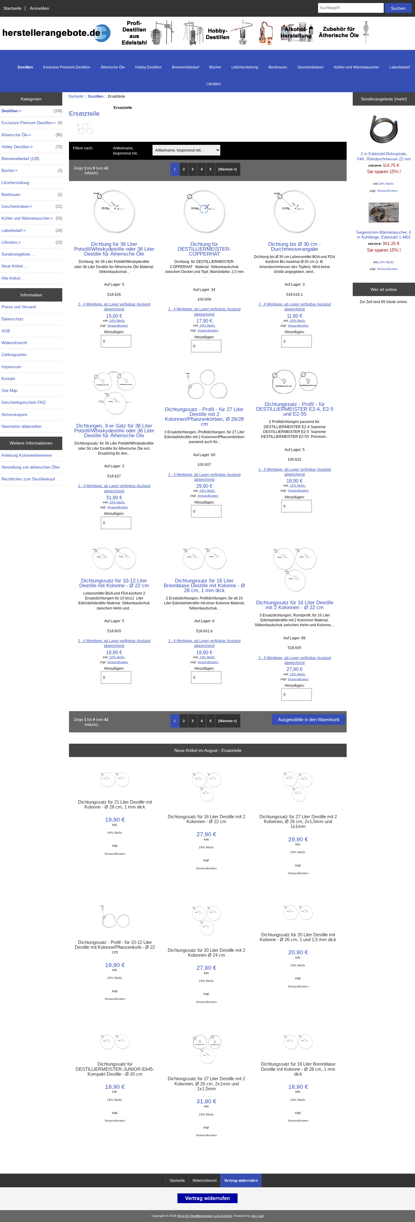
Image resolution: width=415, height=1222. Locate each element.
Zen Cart (258, 1215)
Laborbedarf (399, 67)
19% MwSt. (116, 320)
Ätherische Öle (113, 67)
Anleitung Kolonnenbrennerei (27, 455)
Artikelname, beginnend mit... (126, 150)
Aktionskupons (15, 414)
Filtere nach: (83, 148)
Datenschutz (13, 319)
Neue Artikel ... (15, 266)
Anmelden (39, 8)
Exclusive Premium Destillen (66, 67)
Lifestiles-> (32, 242)
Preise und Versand (19, 307)
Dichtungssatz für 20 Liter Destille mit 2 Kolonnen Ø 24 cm (206, 953)
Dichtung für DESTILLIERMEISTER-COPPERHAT (204, 249)
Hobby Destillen (148, 67)
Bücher (215, 67)
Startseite (12, 8)
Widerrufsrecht (14, 342)
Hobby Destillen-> (32, 147)
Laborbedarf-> (32, 230)
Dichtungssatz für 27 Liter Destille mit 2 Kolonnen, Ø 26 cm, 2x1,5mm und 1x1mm (298, 821)
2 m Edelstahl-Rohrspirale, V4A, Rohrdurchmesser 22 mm (384, 156)
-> (32, 111)
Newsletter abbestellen (21, 426)
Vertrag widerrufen (241, 1180)
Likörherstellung (245, 67)
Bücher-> (32, 170)
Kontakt (8, 378)
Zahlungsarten (14, 354)
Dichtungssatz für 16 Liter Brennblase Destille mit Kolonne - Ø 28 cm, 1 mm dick (204, 585)
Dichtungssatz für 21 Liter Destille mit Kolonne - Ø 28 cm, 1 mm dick (115, 804)
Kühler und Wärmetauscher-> (32, 218)
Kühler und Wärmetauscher (356, 67)
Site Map (9, 390)
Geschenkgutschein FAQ (24, 402)
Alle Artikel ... (13, 278)
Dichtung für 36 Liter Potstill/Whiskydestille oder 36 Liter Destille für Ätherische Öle (114, 249)
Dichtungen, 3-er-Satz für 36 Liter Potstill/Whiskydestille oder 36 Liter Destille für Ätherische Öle (114, 430)
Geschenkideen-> (32, 206)
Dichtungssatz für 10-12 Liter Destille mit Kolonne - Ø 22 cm (114, 583)
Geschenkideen (310, 67)
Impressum (11, 367)
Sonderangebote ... (18, 254)
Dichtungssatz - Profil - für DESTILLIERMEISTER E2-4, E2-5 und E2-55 (294, 409)
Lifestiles (213, 84)
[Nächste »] (227, 169)
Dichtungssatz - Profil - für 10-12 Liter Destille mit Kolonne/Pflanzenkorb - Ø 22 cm (115, 947)
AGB (6, 331)
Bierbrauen (278, 67)
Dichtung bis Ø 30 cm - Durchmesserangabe (294, 246)
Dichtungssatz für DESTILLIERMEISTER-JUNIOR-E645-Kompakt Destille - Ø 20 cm (115, 1069)
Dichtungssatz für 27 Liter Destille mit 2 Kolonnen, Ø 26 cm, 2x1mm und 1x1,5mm (206, 1083)
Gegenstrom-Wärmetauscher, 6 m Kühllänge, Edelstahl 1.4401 (383, 234)
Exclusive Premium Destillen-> (32, 122)
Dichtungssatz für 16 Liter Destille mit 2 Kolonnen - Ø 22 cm (294, 604)
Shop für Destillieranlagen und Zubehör (204, 1215)
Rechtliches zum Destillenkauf (28, 479)
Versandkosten (117, 325)
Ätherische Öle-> (32, 135)
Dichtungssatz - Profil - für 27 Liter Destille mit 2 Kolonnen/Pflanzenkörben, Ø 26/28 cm (204, 416)
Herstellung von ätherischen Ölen (31, 467)
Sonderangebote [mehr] (384, 98)
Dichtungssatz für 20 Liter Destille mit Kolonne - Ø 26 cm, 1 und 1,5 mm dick (298, 937)
